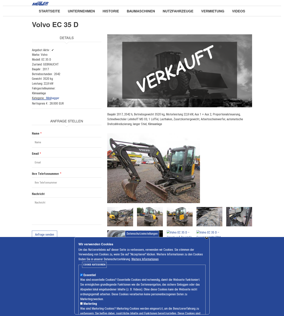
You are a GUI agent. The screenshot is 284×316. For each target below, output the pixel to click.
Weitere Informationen (145, 259)
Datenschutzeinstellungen (142, 233)
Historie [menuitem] (111, 11)
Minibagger (52, 98)
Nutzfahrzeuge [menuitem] (178, 11)
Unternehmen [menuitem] (81, 11)
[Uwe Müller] (40, 3)
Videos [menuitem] (238, 11)
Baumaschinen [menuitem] (141, 11)
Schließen (206, 237)
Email (35, 153)
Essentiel (89, 275)
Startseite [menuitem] (49, 11)
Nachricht (38, 194)
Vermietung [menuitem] (212, 11)
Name (35, 133)
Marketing (90, 304)
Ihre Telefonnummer (45, 174)
